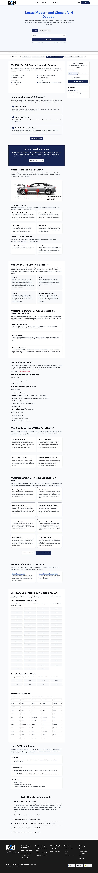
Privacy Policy (9, 866)
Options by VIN (25, 855)
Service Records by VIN (42, 852)
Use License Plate (62, 42)
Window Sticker (45, 2)
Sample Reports (69, 848)
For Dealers (82, 858)
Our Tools (54, 2)
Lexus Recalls (71, 95)
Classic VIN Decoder (55, 851)
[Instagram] (15, 852)
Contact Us (82, 853)
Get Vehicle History (78, 81)
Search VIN (49, 39)
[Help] (64, 35)
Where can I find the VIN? (37, 42)
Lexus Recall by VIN (18, 574)
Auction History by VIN (41, 855)
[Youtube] (18, 852)
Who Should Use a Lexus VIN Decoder (73, 56)
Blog (66, 853)
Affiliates (81, 856)
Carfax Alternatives (69, 856)
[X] (10, 852)
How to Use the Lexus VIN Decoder (22, 56)
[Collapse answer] (11, 801)
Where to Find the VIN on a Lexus (55, 56)
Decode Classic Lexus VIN (38, 56)
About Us (81, 848)
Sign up (85, 2)
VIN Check (37, 2)
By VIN (35, 30)
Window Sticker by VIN (27, 850)
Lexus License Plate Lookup (74, 93)
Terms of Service (19, 866)
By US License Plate (45, 30)
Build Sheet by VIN (26, 853)
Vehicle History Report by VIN (41, 849)
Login (78, 2)
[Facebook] (7, 852)
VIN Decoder (16, 52)
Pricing (66, 851)
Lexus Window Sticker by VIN (48, 574)
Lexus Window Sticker (73, 90)
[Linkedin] (13, 852)
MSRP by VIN (24, 858)
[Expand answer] (12, 815)
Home (9, 52)
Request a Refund (83, 851)
